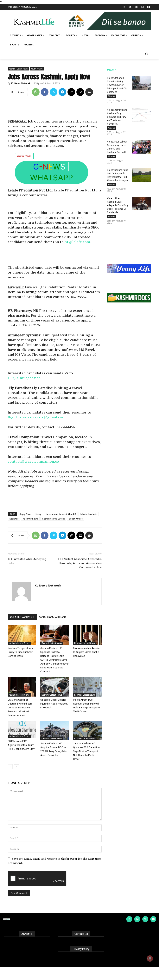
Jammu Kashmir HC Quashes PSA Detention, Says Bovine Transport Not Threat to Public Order (86, 751)
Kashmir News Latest (53, 518)
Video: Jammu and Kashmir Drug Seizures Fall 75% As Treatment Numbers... (117, 117)
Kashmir (14, 518)
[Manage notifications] (150, 958)
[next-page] (16, 766)
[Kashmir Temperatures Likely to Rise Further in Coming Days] (22, 635)
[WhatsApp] (142, 7)
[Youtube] (148, 7)
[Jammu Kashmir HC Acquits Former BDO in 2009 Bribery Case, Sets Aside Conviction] (54, 730)
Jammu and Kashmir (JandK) (61, 514)
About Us (27, 934)
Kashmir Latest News (18, 68)
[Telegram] (62, 92)
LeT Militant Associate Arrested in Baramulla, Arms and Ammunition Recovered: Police (80, 563)
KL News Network (20, 83)
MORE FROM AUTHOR (52, 617)
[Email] (80, 92)
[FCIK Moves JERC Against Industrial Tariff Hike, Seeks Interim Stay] (22, 729)
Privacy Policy (81, 948)
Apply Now (25, 514)
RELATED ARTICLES (22, 617)
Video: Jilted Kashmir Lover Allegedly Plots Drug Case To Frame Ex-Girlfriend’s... (118, 205)
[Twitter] (130, 7)
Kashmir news (30, 518)
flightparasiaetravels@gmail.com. (37, 417)
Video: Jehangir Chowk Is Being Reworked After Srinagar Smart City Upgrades (117, 85)
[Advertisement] (54, 109)
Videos (111, 96)
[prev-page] (10, 766)
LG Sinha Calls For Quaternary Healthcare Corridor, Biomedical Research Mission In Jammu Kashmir (20, 707)
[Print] (89, 92)
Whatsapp (51, 177)
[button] (146, 54)
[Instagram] (124, 7)
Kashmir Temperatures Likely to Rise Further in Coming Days (20, 652)
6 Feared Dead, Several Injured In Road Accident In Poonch (54, 703)
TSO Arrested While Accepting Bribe (27, 561)
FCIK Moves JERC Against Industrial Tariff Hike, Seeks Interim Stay (21, 745)
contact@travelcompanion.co (33, 461)
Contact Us (81, 933)
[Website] (136, 7)
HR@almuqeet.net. (24, 378)
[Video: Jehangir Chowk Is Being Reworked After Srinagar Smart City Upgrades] (141, 83)
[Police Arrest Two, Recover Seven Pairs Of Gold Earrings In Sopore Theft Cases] (87, 686)
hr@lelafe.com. (78, 242)
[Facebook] (118, 7)
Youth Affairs (36, 68)
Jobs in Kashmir (88, 514)
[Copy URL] (71, 92)
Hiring (38, 514)
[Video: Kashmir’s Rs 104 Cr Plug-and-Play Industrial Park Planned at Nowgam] (141, 175)
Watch (111, 70)
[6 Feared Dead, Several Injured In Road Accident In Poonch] (54, 686)
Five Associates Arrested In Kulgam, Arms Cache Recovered (87, 652)
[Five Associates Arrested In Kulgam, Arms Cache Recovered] (87, 635)
